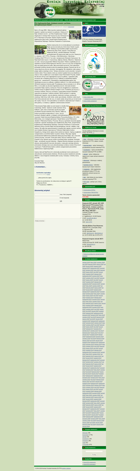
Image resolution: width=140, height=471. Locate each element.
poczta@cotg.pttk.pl (92, 218)
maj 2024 (96, 278)
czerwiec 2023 (96, 286)
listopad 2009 (97, 391)
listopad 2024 (97, 274)
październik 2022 (94, 291)
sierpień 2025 (89, 270)
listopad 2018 (94, 321)
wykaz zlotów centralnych (90, 101)
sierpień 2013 (89, 362)
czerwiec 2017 (94, 330)
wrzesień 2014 (96, 352)
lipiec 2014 (89, 354)
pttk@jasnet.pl (90, 233)
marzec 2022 (89, 295)
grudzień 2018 (86, 321)
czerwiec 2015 (89, 346)
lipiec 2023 (89, 286)
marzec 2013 (97, 364)
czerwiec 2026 (100, 262)
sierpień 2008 (89, 403)
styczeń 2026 (89, 266)
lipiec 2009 (89, 395)
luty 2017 (100, 332)
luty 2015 (95, 348)
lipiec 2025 (97, 270)
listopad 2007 (86, 409)
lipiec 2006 (101, 418)
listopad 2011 (89, 375)
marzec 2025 (89, 272)
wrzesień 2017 (97, 329)
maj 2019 (93, 317)
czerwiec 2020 (89, 309)
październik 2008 (94, 401)
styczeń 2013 (89, 366)
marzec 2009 (97, 397)
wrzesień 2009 (96, 393)
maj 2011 (93, 379)
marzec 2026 (99, 264)
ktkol (70, 20)
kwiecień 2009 (89, 397)
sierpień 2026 (86, 262)
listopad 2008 (86, 401)
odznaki (57, 20)
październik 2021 (86, 299)
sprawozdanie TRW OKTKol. (91, 192)
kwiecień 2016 (100, 338)
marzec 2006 (85, 422)
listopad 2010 (94, 383)
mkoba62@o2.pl (91, 244)
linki (94, 20)
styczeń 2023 (89, 289)
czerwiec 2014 (96, 354)
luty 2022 (95, 295)
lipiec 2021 (89, 301)
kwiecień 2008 (89, 405)
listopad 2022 (86, 291)
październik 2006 (98, 416)
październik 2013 (94, 360)
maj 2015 (96, 346)
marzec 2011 (85, 381)
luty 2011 (92, 381)
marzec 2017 (94, 332)
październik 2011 (98, 375)
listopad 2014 (97, 350)
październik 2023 (86, 284)
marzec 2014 (97, 356)
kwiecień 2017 (86, 332)
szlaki (61, 20)
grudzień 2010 (86, 383)
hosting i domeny (66, 468)
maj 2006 (93, 420)
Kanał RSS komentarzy (90, 464)
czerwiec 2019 (86, 317)
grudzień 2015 (86, 342)
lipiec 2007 (97, 411)
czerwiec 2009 (96, 395)
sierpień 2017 (86, 330)
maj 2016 (93, 338)
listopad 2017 (89, 329)
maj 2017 (101, 330)
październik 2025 (94, 268)
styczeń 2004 (85, 426)
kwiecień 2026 (92, 264)
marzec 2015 (89, 348)
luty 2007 (88, 414)
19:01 (48, 174)
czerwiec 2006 (86, 420)
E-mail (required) (64, 198)
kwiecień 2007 (95, 412)
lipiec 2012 (97, 369)
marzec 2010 (89, 389)
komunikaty (45, 20)
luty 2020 (88, 311)
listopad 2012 (86, 368)
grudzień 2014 (89, 350)
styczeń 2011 (98, 381)
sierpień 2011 (94, 377)
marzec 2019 (85, 319)
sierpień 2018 (97, 323)
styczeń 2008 (89, 407)
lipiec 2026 (93, 262)
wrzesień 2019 (86, 315)
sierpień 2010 (97, 385)
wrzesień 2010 (90, 385)
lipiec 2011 (101, 377)
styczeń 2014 (89, 358)
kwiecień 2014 (89, 356)
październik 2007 (94, 409)
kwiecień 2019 (100, 317)
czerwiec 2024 (89, 278)
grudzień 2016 (94, 334)
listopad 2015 (94, 342)
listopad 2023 (97, 282)
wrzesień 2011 (86, 377)
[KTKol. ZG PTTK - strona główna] (70, 18)
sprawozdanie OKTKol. (89, 190)
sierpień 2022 (89, 293)
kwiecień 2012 (95, 371)
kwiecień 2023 (89, 287)
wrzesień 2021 (96, 299)
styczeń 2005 (99, 424)
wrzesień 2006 (86, 418)
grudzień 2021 (89, 297)
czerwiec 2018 (89, 325)
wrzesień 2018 (90, 323)
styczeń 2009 (89, 399)
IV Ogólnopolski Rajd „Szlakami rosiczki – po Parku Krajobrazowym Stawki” (53, 24)
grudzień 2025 (97, 266)
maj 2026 (84, 264)
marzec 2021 (97, 303)
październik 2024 (86, 276)
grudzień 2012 (97, 366)
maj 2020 (96, 309)
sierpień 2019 (94, 315)
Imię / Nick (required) (65, 194)
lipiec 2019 (101, 315)
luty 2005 (93, 424)
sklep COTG (89, 222)
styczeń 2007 (94, 414)
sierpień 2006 (94, 418)
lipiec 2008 (97, 403)
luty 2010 (95, 389)
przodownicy (85, 438)
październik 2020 (86, 307)
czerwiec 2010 (89, 387)
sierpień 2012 (89, 369)
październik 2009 (86, 393)
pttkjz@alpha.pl (99, 233)
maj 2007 (88, 412)
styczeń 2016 (99, 340)
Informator (74, 20)
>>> (93, 132)
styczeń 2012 (94, 373)
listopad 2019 (89, 313)
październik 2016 (90, 336)
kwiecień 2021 (89, 303)
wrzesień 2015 (90, 344)
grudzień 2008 (97, 399)
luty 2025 (95, 272)
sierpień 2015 (97, 344)
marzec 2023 (97, 287)
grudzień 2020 (89, 305)
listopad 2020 (97, 305)
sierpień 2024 (95, 276)
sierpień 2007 (89, 411)
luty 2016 (92, 340)
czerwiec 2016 (86, 338)
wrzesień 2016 (99, 336)
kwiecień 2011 (100, 379)
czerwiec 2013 (97, 362)
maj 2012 (88, 371)
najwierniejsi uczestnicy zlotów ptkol (94, 99)
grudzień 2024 (89, 274)
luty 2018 (95, 327)
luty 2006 (92, 422)
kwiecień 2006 (100, 420)
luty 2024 (95, 280)
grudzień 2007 (97, 407)
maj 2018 (96, 325)
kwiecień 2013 (89, 364)
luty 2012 (88, 373)
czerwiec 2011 (86, 379)
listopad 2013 (86, 360)
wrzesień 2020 (96, 307)
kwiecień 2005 (86, 424)
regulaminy (90, 20)
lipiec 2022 (97, 293)
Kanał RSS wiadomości (90, 462)
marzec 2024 (89, 280)
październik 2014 (86, 352)
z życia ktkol (51, 20)
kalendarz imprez (82, 20)
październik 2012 (94, 368)
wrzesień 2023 (96, 284)
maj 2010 (96, 387)
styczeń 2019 (99, 319)
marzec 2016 (85, 340)
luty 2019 (92, 319)
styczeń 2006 (99, 422)
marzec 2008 (97, 405)
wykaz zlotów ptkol (88, 97)
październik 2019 (98, 313)
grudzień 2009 (89, 391)
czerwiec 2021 (96, 301)
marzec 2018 (89, 327)
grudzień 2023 (89, 282)
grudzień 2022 (97, 289)
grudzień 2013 (97, 358)
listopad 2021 (97, 297)
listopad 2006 (89, 416)
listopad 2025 (86, 268)
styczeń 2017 (85, 334)
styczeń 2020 (94, 311)
